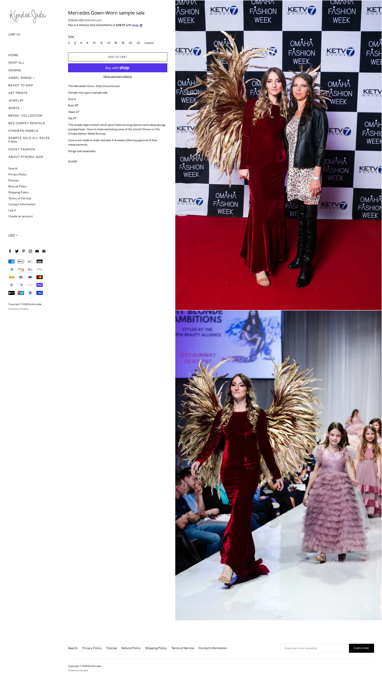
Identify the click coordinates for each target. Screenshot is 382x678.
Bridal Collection (25, 115)
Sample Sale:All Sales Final (29, 140)
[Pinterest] (23, 251)
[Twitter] (16, 251)
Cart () (14, 34)
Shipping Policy (18, 192)
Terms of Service (19, 198)
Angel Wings (20, 78)
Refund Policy (17, 186)
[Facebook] (10, 251)
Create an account (20, 216)
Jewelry (16, 100)
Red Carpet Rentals (26, 123)
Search (13, 168)
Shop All (16, 63)
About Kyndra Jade (26, 157)
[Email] (43, 251)
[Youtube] (37, 251)
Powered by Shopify (18, 308)
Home (13, 55)
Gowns (14, 70)
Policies (13, 180)
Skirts (13, 108)
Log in (12, 210)
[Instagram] (30, 251)
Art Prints (17, 93)
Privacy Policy (17, 174)
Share (72, 161)
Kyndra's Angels (23, 131)
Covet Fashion (21, 149)
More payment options (117, 76)
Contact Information (22, 204)
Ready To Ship (20, 85)
